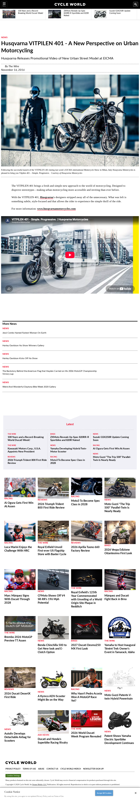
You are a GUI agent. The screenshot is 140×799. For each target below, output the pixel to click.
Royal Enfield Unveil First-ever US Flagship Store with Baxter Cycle (52, 551)
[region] (70, 793)
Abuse (41, 769)
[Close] (136, 793)
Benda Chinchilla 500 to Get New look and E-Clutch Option (52, 649)
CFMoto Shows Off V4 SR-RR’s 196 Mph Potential (51, 599)
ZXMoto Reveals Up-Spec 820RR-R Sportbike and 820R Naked (69, 438)
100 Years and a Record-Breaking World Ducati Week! (26, 438)
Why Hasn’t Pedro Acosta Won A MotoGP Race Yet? (86, 697)
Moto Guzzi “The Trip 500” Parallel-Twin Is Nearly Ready (112, 458)
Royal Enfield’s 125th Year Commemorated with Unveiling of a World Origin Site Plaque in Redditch (86, 599)
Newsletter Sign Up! (93, 769)
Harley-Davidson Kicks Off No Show (20, 358)
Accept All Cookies (104, 793)
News (4, 37)
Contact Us (52, 769)
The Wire (13, 66)
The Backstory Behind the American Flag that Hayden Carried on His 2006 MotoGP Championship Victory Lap (49, 372)
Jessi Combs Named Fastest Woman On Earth (24, 333)
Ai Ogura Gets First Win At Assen (111, 448)
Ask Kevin (43, 735)
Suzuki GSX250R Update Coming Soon (111, 438)
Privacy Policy (13, 769)
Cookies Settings (13, 776)
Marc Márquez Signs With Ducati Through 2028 (17, 599)
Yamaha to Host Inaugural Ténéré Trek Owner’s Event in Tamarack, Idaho (119, 649)
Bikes (52, 434)
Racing (53, 457)
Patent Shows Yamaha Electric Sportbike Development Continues (119, 739)
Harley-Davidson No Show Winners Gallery (23, 345)
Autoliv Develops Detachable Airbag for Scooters (17, 737)
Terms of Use (29, 769)
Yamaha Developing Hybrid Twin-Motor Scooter (68, 450)
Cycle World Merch (70, 769)
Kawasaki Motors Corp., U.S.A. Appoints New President (24, 450)
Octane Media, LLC (39, 784)
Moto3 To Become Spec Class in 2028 (67, 461)
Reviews (11, 457)
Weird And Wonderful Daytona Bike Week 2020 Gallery (29, 387)
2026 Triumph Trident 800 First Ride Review (27, 461)
